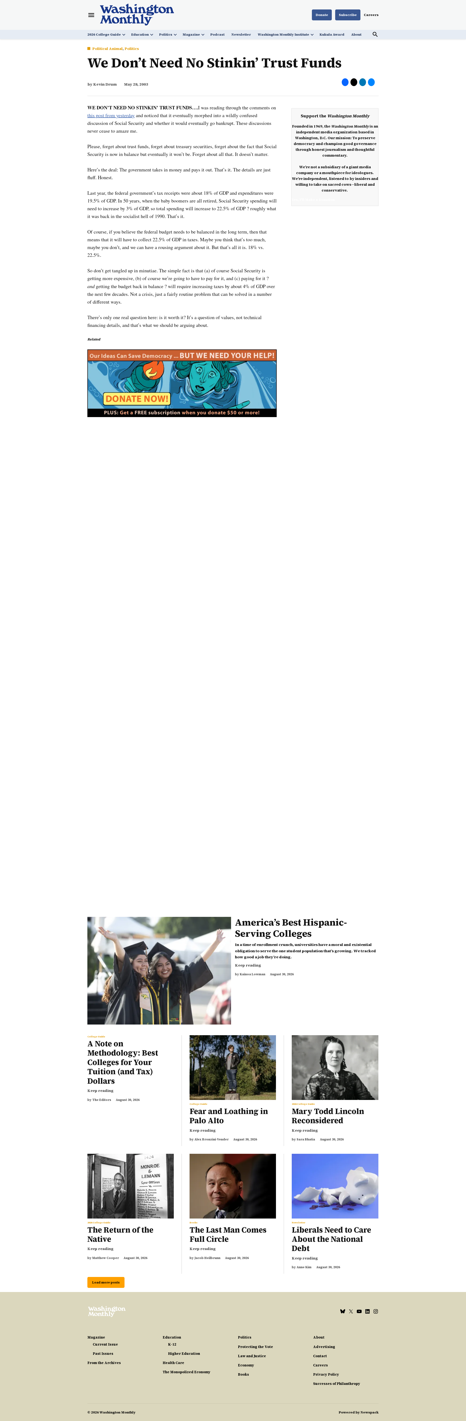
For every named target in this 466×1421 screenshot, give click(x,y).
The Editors (101, 1100)
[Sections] (91, 14)
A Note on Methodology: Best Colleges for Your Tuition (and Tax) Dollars (122, 1062)
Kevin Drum (105, 84)
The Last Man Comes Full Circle (228, 1234)
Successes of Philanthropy (336, 1383)
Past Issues (103, 1353)
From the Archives (104, 1362)
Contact (320, 1356)
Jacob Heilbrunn (207, 1258)
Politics (165, 34)
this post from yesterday (111, 115)
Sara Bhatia (306, 1139)
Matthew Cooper (105, 1258)
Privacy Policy (326, 1374)
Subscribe (348, 14)
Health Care (173, 1362)
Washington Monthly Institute (283, 34)
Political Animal (107, 48)
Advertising (324, 1346)
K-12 (172, 1344)
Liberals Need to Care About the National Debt (331, 1239)
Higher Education (184, 1353)
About (356, 34)
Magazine (191, 34)
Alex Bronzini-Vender (211, 1139)
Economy (246, 1365)
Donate (322, 14)
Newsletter (241, 34)
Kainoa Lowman (252, 974)
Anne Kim (304, 1267)
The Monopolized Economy (186, 1372)
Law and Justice (252, 1356)
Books (194, 1222)
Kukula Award (331, 34)
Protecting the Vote (255, 1346)
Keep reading (248, 965)
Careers (371, 14)
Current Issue (105, 1344)
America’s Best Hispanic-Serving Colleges (291, 928)
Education (140, 34)
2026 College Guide (104, 34)
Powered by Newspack (359, 1412)
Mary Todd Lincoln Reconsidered (328, 1116)
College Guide (96, 1036)
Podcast (217, 34)
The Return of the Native (120, 1234)
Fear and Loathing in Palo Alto (229, 1116)
